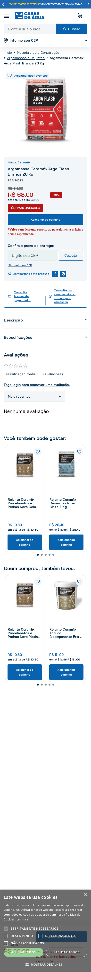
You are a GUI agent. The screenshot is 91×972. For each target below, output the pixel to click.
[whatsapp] (63, 274)
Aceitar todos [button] (23, 952)
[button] (38, 555)
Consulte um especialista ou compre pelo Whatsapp (64, 296)
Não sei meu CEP (20, 265)
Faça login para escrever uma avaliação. (37, 385)
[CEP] (32, 252)
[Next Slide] (89, 4)
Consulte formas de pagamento (22, 296)
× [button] (85, 895)
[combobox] (45, 29)
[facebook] (55, 274)
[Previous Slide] (3, 4)
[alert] (45, 931)
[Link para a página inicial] (8, 52)
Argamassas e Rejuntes (26, 58)
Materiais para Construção (38, 52)
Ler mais (23, 919)
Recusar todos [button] (66, 952)
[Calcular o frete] (71, 255)
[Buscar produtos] (71, 29)
